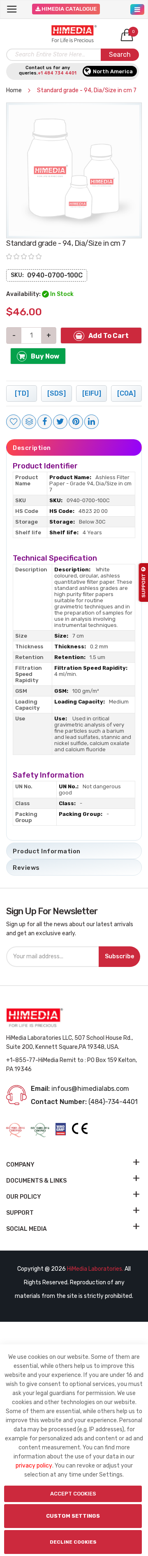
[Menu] (137, 7)
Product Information (47, 851)
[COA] (126, 393)
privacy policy (34, 1465)
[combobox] (72, 55)
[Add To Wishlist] (13, 422)
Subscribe (119, 956)
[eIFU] (91, 393)
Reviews (26, 867)
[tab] (74, 447)
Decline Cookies (73, 1542)
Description (32, 448)
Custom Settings (73, 1516)
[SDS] (56, 393)
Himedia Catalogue (68, 9)
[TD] (22, 393)
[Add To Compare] (29, 422)
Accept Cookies (73, 1494)
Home (14, 90)
